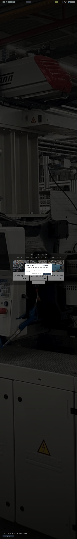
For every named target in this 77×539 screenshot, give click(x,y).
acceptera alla (47, 273)
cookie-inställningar (36, 273)
